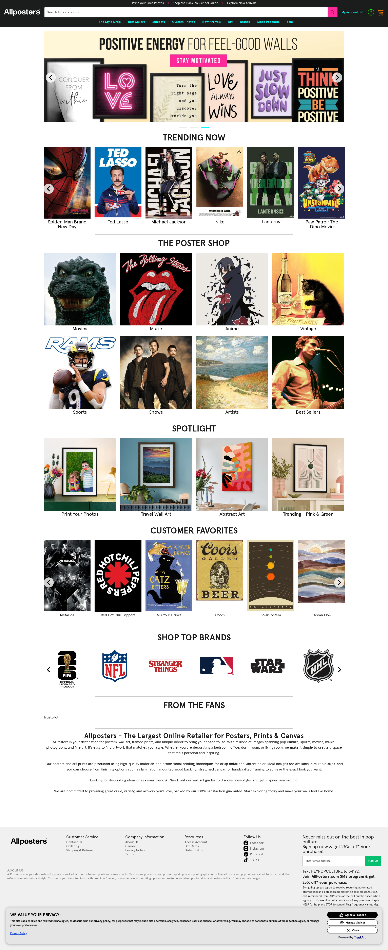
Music (156, 328)
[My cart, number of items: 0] (380, 12)
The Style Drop (110, 21)
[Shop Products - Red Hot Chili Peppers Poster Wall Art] (118, 576)
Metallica (67, 615)
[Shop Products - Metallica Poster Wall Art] (67, 576)
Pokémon (322, 222)
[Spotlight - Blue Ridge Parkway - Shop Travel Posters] (156, 474)
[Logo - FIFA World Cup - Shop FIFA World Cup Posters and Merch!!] (67, 669)
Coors (220, 615)
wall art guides (204, 780)
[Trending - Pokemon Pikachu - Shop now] (321, 183)
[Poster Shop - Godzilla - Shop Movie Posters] (80, 289)
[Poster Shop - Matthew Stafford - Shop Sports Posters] (80, 372)
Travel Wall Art (156, 514)
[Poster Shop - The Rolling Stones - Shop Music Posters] (156, 289)
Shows (156, 412)
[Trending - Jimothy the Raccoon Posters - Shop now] (169, 183)
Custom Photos (183, 21)
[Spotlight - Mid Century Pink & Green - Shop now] (308, 474)
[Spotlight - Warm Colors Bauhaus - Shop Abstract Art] (232, 474)
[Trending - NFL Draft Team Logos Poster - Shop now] (270, 183)
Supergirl (67, 222)
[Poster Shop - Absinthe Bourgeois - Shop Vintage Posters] (308, 289)
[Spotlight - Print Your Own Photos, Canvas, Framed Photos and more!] (80, 474)
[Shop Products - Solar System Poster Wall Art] (270, 576)
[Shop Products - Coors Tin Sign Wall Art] (219, 576)
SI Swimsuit (220, 222)
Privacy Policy (18, 933)
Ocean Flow (321, 615)
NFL (271, 222)
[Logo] (22, 12)
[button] (148, 3)
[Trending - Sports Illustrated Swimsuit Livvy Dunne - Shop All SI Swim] (219, 183)
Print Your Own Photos (148, 3)
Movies (80, 328)
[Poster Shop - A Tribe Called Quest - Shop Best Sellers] (308, 372)
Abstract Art (232, 514)
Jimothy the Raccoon (169, 224)
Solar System (271, 615)
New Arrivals (211, 21)
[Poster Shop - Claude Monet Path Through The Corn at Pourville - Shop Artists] (232, 372)
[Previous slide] (51, 77)
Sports (80, 412)
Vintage (308, 328)
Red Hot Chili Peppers (118, 615)
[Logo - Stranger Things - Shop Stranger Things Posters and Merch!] (169, 665)
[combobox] (186, 12)
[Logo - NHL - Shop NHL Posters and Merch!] (321, 665)
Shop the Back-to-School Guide (195, 3)
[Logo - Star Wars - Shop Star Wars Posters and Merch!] (270, 665)
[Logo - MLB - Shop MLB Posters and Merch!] (219, 665)
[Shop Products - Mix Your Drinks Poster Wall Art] (169, 576)
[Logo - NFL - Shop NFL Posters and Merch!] (118, 665)
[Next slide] (337, 77)
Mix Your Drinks (169, 615)
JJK (118, 222)
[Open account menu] (361, 12)
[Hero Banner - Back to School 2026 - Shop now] (194, 76)
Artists (232, 412)
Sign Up (373, 860)
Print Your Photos (79, 514)
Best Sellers (308, 412)
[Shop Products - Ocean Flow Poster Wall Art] (321, 576)
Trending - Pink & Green (308, 514)
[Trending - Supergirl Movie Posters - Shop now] (67, 183)
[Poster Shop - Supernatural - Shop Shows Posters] (156, 372)
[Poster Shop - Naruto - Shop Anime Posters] (232, 289)
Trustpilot (51, 717)
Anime (232, 328)
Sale (290, 21)
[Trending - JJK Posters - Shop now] (118, 183)
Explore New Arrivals (241, 3)
